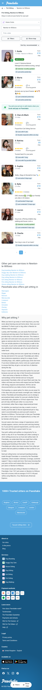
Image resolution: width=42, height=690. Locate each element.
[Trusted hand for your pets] (21, 150)
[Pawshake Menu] (2, 3)
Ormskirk (5, 305)
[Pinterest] (18, 673)
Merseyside (6, 298)
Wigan (4, 293)
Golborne (5, 312)
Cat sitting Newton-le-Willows (12, 280)
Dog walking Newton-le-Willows (13, 275)
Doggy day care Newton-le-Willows (14, 273)
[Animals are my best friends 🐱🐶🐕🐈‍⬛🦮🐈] (21, 89)
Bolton (4, 303)
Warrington (5, 291)
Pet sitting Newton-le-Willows (12, 282)
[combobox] (21, 22)
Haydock (5, 310)
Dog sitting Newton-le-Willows (12, 277)
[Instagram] (13, 673)
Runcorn (4, 296)
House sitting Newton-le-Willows (13, 284)
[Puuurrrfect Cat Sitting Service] (21, 125)
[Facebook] (3, 673)
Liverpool (5, 300)
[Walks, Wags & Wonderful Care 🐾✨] (21, 172)
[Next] (25, 252)
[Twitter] (8, 673)
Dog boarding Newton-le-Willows (13, 270)
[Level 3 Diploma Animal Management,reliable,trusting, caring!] (21, 61)
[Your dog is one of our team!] (21, 239)
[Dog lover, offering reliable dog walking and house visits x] (21, 218)
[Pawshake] (12, 3)
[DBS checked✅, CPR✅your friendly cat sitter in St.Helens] (21, 194)
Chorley (4, 307)
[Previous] (17, 252)
